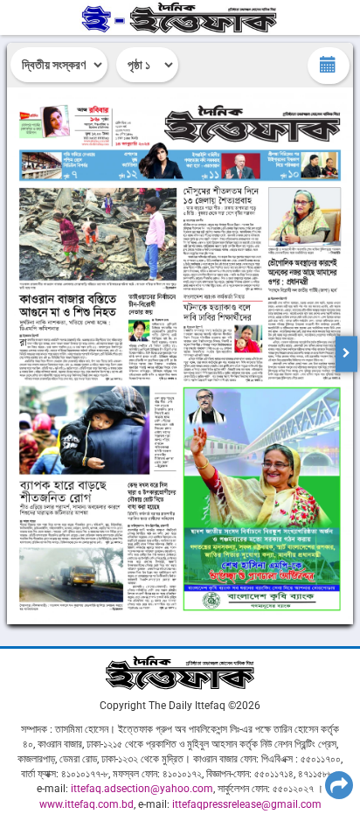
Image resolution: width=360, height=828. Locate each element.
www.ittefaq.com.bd (86, 804)
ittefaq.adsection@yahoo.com (142, 789)
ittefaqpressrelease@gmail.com (247, 804)
